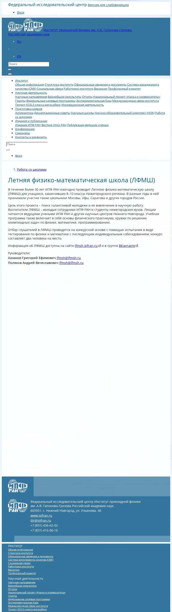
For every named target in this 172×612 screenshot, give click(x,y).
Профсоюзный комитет (124, 89)
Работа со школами (32, 169)
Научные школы (82, 113)
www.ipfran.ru (41, 515)
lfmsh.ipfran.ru (86, 246)
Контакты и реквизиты (31, 137)
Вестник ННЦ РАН (54, 125)
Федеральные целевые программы (50, 101)
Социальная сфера (50, 89)
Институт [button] (21, 80)
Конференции (25, 129)
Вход (20, 12)
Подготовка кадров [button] (28, 109)
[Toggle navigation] (10, 74)
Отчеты (87, 97)
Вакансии (100, 89)
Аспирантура (24, 113)
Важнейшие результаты (64, 97)
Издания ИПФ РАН (28, 125)
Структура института (59, 85)
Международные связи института (135, 101)
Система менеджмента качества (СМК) (31, 559)
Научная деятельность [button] (31, 93)
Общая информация (29, 85)
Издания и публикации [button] (31, 121)
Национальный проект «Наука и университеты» (126, 97)
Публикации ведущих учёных (88, 125)
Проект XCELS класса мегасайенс (38, 105)
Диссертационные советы (52, 113)
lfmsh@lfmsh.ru (69, 258)
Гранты (20, 101)
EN (19, 56)
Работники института (78, 89)
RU (19, 41)
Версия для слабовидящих (108, 5)
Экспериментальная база (94, 101)
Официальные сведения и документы (100, 85)
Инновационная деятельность (82, 105)
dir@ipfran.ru (40, 520)
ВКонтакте (127, 246)
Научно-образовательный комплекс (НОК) (125, 113)
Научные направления (31, 97)
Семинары (22, 133)
